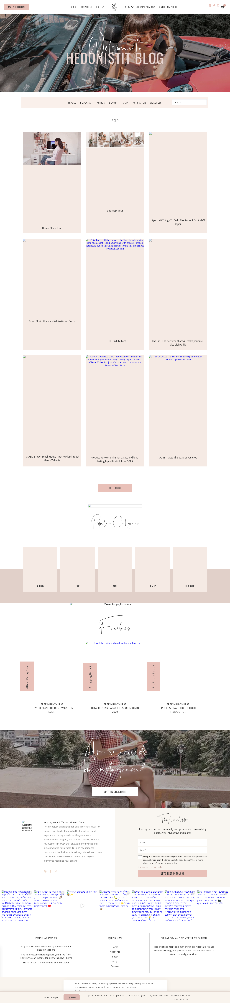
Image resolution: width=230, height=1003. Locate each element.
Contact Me (86, 7)
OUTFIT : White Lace (115, 341)
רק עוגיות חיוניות (51, 997)
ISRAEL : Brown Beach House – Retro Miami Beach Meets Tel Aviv (52, 458)
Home (115, 947)
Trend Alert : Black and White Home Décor (51, 321)
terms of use (143, 867)
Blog (127, 7)
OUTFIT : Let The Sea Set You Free (178, 457)
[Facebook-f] (213, 5)
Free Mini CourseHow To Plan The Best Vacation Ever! (52, 708)
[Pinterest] (210, 5)
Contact (115, 966)
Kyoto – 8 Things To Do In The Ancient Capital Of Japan (178, 222)
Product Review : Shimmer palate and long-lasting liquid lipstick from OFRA (115, 459)
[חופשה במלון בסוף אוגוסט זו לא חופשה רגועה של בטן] (17, 906)
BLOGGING (86, 102)
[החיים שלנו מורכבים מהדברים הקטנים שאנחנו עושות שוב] (147, 906)
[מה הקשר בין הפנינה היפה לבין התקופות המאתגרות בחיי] (49, 906)
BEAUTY (113, 102)
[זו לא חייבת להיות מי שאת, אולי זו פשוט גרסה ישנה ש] (115, 906)
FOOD (125, 102)
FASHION (100, 102)
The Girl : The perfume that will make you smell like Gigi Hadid (178, 342)
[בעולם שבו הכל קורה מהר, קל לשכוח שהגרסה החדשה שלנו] (212, 906)
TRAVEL (72, 102)
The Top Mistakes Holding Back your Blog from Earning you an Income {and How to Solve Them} (46, 956)
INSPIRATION (139, 102)
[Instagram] (217, 5)
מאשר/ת (72, 997)
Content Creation (167, 7)
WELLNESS (156, 102)
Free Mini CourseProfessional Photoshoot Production (178, 708)
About (74, 7)
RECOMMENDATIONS (145, 7)
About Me (115, 951)
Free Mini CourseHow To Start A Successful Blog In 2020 (115, 708)
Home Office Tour (52, 228)
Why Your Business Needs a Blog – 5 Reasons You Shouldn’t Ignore (46, 948)
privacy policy (157, 867)
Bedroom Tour (115, 210)
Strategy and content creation (184, 938)
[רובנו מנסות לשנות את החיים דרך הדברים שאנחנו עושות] (180, 906)
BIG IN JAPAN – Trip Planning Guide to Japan (46, 962)
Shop (97, 7)
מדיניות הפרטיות (182, 999)
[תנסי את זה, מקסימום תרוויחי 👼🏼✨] (82, 906)
